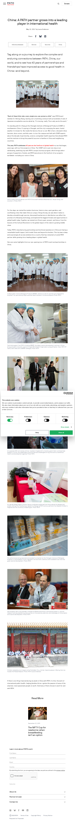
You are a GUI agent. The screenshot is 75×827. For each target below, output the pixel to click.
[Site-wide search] (58, 3)
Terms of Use (24, 815)
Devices (34, 44)
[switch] (28, 420)
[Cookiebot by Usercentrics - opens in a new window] (65, 393)
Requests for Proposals (17, 818)
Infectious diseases (17, 44)
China (60, 44)
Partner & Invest (16, 797)
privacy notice (61, 770)
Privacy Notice (47, 815)
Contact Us (14, 802)
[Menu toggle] (4, 3)
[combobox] (37, 767)
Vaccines (47, 44)
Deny (37, 432)
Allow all (61, 432)
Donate (67, 4)
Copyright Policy (36, 815)
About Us (13, 792)
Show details (65, 427)
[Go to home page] (10, 3)
